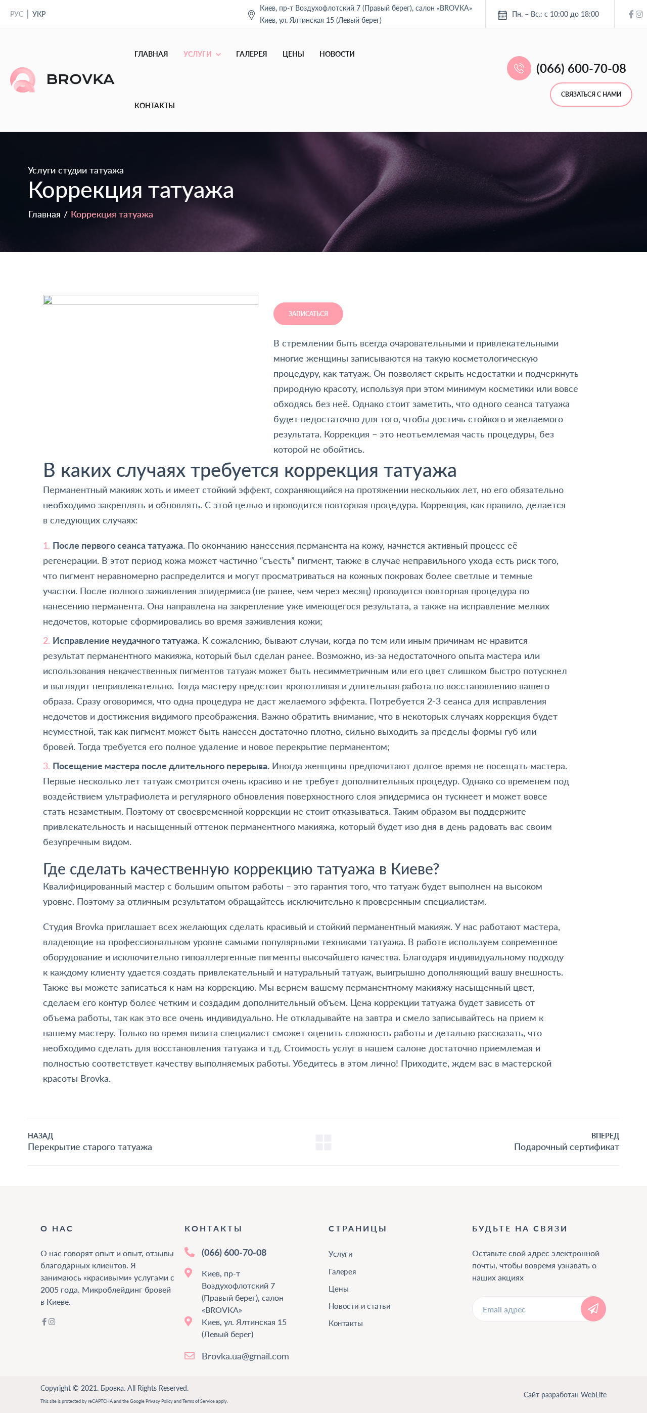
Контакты (154, 105)
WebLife (594, 1394)
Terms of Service (198, 1401)
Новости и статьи (360, 1305)
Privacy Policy (159, 1401)
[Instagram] (639, 14)
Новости (337, 54)
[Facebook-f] (631, 14)
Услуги (197, 54)
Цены (293, 54)
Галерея (251, 54)
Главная (151, 54)
